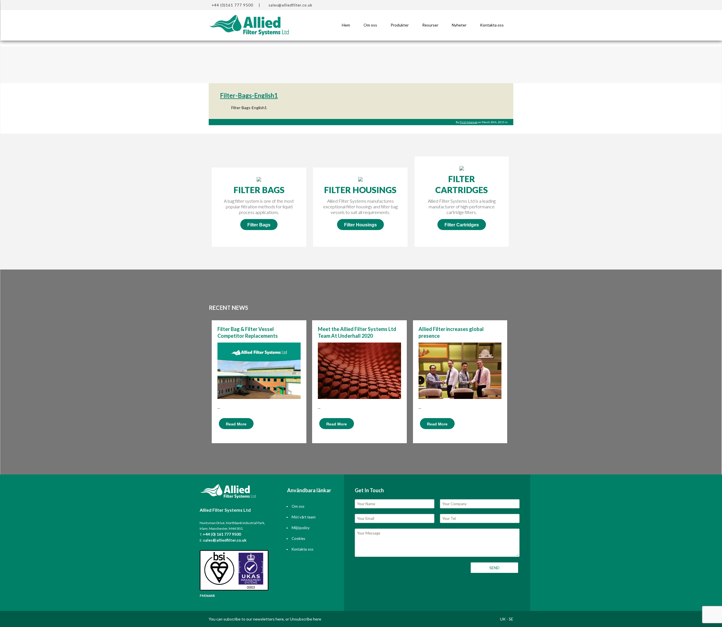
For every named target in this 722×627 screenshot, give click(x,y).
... (218, 407)
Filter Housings (360, 224)
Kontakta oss (492, 25)
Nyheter (459, 25)
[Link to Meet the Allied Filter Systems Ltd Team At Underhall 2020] (359, 383)
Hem (346, 25)
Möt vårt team (304, 517)
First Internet (468, 122)
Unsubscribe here (305, 619)
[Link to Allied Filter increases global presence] (460, 383)
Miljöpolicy (301, 528)
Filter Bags (258, 224)
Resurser (430, 25)
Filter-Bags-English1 (249, 95)
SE (511, 619)
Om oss (370, 25)
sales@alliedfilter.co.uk (290, 5)
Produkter (400, 25)
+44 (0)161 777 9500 (232, 5)
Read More (236, 424)
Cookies (298, 538)
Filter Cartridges (461, 224)
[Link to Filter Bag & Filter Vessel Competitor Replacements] (259, 383)
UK (503, 619)
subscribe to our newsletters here (253, 619)
